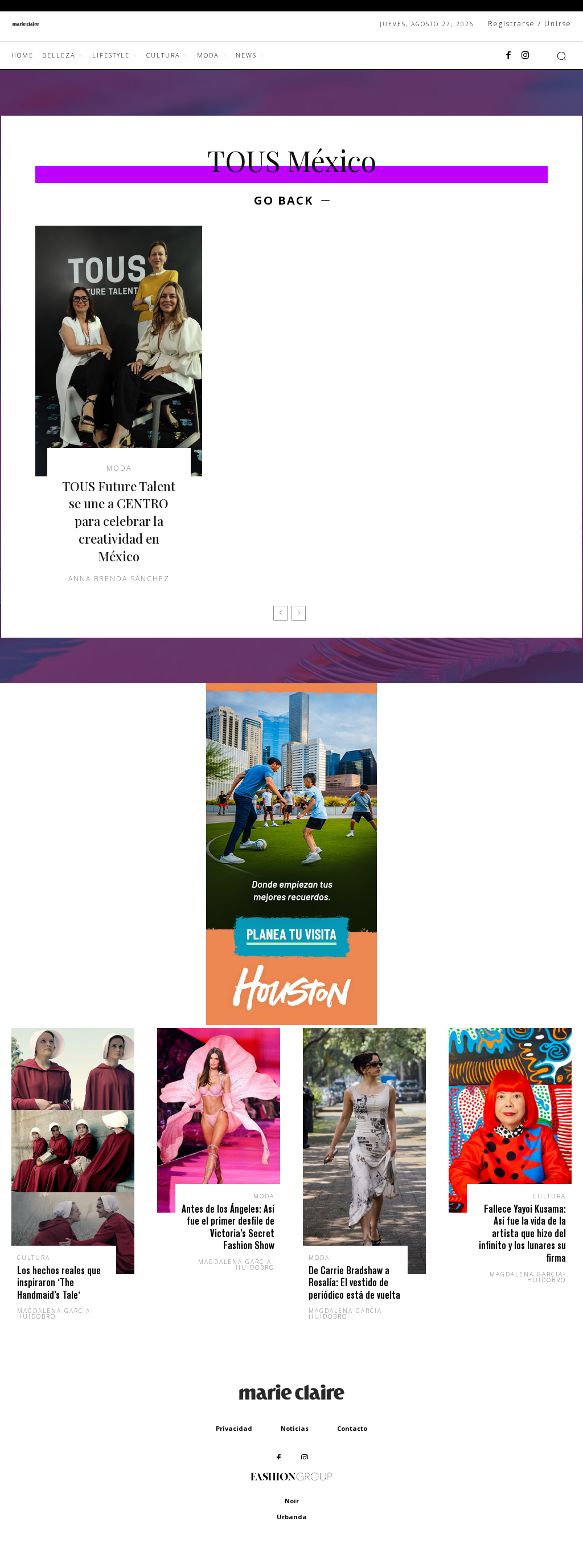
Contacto (352, 1428)
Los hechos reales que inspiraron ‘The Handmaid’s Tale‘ (59, 1283)
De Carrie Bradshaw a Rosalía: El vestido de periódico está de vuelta (354, 1283)
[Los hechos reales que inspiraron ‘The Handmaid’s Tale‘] (72, 1151)
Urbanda (292, 1516)
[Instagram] (525, 55)
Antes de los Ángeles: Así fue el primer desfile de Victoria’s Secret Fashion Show (228, 1227)
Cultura (33, 1257)
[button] (561, 56)
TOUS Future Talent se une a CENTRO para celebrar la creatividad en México (118, 521)
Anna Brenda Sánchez (119, 579)
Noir (292, 1500)
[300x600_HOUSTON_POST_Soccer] (291, 1022)
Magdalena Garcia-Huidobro (55, 1313)
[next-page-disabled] (299, 613)
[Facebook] (508, 55)
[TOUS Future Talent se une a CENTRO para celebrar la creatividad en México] (118, 351)
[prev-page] (280, 613)
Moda (119, 468)
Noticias (295, 1428)
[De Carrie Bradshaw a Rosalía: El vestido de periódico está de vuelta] (364, 1151)
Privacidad (234, 1428)
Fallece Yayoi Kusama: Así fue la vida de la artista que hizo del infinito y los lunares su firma (522, 1233)
